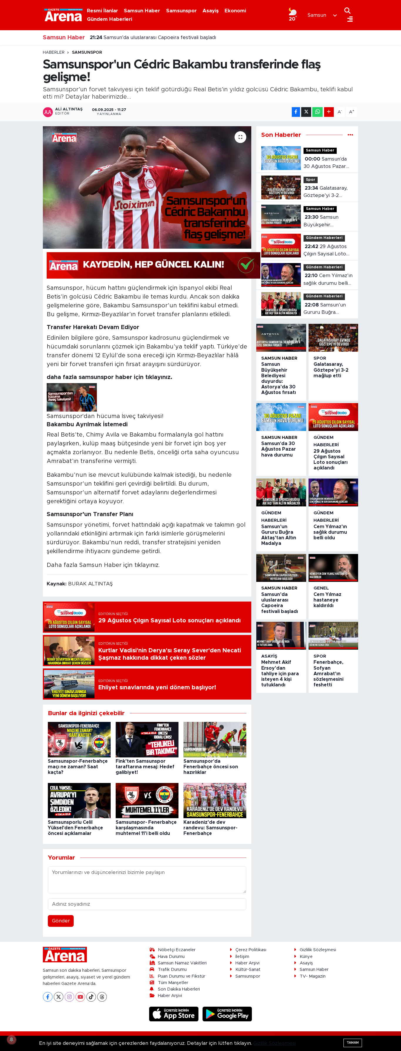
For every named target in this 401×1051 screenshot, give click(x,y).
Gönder (61, 920)
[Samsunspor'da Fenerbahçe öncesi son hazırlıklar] (214, 739)
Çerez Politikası (250, 950)
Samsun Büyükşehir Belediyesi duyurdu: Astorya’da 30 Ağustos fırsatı (327, 221)
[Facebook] (48, 997)
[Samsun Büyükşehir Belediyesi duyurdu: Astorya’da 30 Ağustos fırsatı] (281, 338)
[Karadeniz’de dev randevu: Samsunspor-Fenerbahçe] (214, 800)
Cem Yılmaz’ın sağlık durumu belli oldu (328, 280)
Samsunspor (181, 10)
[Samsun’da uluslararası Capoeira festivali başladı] (281, 568)
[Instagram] (69, 997)
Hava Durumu (171, 956)
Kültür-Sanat (247, 969)
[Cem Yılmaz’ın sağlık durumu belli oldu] (333, 492)
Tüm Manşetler (173, 983)
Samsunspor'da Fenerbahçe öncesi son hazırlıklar (210, 767)
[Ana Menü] (348, 19)
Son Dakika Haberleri (179, 989)
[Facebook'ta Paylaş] (296, 112)
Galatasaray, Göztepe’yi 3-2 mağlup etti (326, 192)
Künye (306, 956)
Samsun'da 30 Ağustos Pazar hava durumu (325, 163)
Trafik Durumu (172, 969)
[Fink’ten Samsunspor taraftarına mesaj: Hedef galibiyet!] (147, 739)
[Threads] (102, 997)
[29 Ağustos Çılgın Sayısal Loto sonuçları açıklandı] (333, 417)
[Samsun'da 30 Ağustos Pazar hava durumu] (281, 417)
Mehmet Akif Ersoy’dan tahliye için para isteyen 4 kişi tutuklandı (280, 673)
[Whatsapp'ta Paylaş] (317, 112)
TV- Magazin (313, 976)
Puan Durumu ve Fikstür (181, 976)
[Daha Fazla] (329, 112)
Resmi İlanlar (102, 10)
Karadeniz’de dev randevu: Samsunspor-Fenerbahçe (210, 828)
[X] (58, 997)
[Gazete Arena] (63, 15)
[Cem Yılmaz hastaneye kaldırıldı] (333, 568)
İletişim (242, 956)
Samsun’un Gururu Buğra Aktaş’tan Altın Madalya (325, 309)
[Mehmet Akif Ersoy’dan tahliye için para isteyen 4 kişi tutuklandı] (281, 636)
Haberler (54, 52)
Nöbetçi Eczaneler (177, 950)
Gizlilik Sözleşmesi (318, 950)
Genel (321, 588)
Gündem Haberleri (109, 19)
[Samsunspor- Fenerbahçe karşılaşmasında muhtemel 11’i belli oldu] (147, 800)
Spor (310, 180)
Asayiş (211, 10)
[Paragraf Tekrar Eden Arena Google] (153, 265)
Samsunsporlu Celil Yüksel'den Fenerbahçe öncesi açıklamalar (75, 828)
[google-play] (227, 1013)
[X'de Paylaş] (306, 112)
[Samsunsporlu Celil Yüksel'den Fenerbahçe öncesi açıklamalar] (79, 800)
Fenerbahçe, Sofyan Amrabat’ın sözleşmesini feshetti (328, 673)
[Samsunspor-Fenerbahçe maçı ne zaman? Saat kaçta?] (79, 739)
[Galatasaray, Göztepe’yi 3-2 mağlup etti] (333, 338)
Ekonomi (235, 10)
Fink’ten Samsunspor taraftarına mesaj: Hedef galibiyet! (145, 767)
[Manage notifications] (11, 1039)
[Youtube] (80, 997)
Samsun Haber (142, 10)
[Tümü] (350, 134)
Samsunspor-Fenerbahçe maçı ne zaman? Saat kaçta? (78, 767)
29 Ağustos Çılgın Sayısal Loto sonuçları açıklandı (325, 251)
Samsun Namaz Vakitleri (182, 963)
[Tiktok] (91, 997)
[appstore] (174, 1013)
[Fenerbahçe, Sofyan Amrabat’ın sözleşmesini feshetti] (333, 636)
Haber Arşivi (170, 995)
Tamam (353, 1042)
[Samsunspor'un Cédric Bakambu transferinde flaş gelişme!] (147, 187)
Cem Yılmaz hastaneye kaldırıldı (134, 37)
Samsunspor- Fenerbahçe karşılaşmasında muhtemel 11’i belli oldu (146, 828)
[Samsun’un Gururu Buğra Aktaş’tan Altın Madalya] (281, 492)
